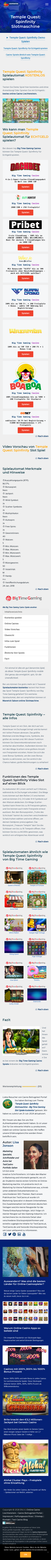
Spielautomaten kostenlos (15, 687)
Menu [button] (44, 4)
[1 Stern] (23, 1086)
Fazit (7, 659)
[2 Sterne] (24, 1086)
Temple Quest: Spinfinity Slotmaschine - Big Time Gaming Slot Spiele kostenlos (30, 1107)
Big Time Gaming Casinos (29, 148)
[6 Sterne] (30, 1086)
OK (25, 1554)
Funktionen (10, 647)
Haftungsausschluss (24, 1516)
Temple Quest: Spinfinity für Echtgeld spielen (25, 48)
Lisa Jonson (11, 1143)
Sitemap (39, 1516)
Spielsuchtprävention (39, 1532)
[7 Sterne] (32, 1086)
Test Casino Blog (20, 1520)
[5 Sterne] (29, 1086)
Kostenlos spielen (13, 618)
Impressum (8, 1516)
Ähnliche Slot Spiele (15, 653)
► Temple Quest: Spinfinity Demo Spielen (25, 40)
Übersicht (9, 635)
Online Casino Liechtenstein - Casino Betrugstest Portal (22, 1511)
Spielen (25, 187)
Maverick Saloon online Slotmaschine (21, 701)
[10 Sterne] (36, 1086)
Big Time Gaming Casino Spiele (22, 1062)
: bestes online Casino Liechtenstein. (24, 92)
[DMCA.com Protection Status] (26, 1522)
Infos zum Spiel (12, 641)
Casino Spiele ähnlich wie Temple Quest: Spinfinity (25, 56)
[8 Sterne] (33, 1086)
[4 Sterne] (27, 1086)
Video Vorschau (12, 629)
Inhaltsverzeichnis (13, 612)
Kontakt (6, 1520)
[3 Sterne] (26, 1086)
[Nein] (48, 1552)
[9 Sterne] (35, 1086)
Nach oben (42, 436)
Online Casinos (12, 623)
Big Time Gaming (21, 175)
